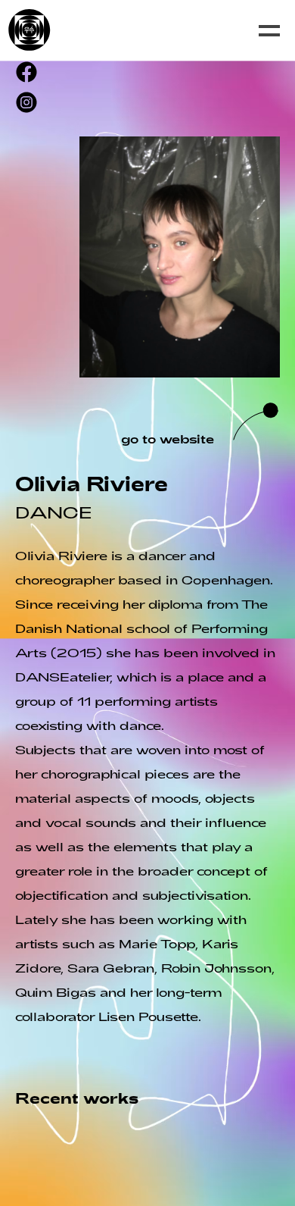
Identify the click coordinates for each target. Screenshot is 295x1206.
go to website (167, 438)
